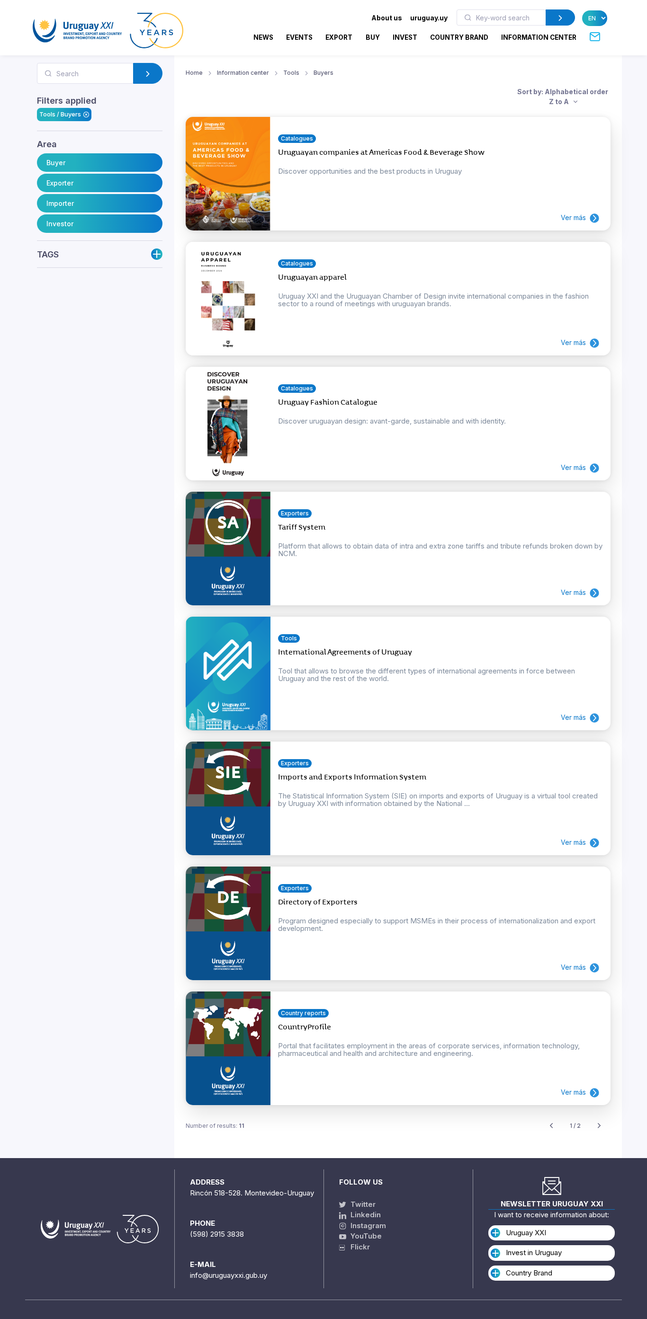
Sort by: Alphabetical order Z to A (562, 97)
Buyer (55, 163)
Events (299, 37)
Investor (59, 224)
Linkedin (365, 1214)
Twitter (362, 1204)
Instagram (367, 1225)
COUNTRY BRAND (459, 37)
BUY (373, 37)
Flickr (357, 1246)
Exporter (59, 183)
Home (194, 72)
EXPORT (338, 37)
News (263, 37)
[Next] (599, 1126)
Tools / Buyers (60, 114)
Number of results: (215, 1125)
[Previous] (551, 1126)
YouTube (365, 1235)
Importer (60, 203)
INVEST (405, 37)
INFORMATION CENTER (538, 37)
